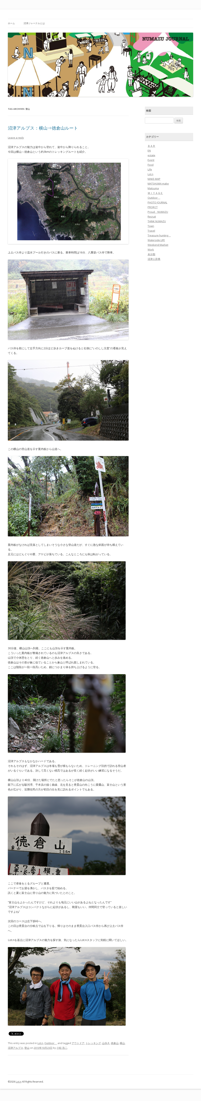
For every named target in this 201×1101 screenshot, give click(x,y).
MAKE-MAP (154, 179)
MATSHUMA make (158, 183)
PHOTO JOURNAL (157, 202)
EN (149, 150)
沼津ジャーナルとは (34, 23)
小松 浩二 (62, 1048)
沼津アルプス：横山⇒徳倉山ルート (43, 128)
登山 (26, 1048)
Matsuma (153, 188)
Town (151, 226)
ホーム (11, 23)
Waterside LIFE (156, 240)
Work (151, 249)
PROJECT (153, 207)
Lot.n (40, 1043)
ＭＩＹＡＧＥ (155, 193)
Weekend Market (158, 245)
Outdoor (50, 1043)
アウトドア (78, 1043)
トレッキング (93, 1043)
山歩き (106, 1043)
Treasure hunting (159, 235)
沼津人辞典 (154, 259)
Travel (151, 230)
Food (150, 164)
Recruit (152, 216)
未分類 (151, 254)
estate (151, 155)
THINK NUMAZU (157, 221)
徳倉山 (115, 1043)
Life (150, 169)
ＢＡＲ (151, 146)
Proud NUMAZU (158, 212)
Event (151, 160)
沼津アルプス (15, 1048)
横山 (122, 1043)
